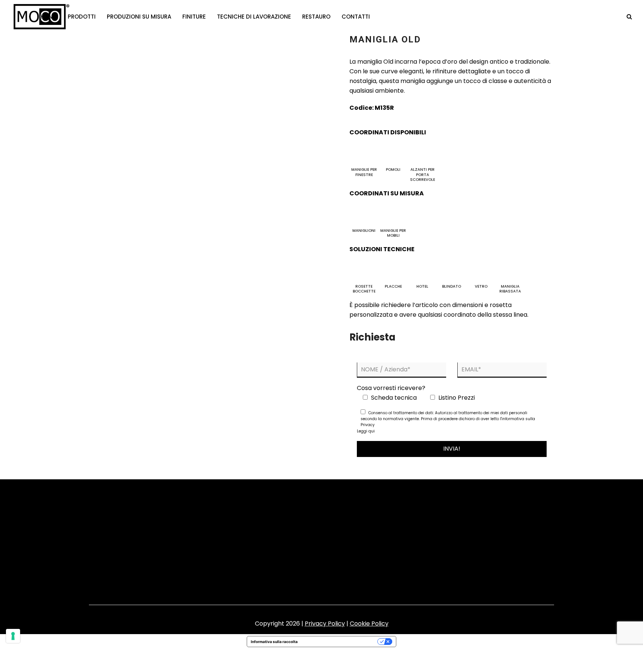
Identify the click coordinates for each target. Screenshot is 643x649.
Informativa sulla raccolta (274, 641)
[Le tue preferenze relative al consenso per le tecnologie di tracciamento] (13, 636)
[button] (629, 16)
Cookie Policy (369, 623)
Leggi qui (366, 431)
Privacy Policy (325, 623)
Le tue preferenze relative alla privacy (339, 641)
